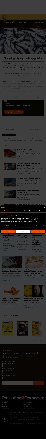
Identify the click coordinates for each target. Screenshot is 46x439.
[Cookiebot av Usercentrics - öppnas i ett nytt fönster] (36, 207)
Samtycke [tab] (6, 210)
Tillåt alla (37, 231)
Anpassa (22, 231)
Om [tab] (40, 210)
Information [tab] (17, 210)
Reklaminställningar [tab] (28, 210)
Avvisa (8, 231)
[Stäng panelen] (44, 207)
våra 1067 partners (8, 216)
